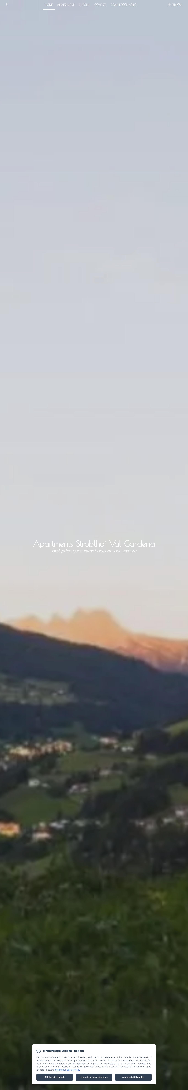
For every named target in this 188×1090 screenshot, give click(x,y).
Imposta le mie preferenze (94, 1077)
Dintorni (84, 4)
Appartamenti (66, 4)
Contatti (100, 4)
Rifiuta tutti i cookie (55, 1077)
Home (49, 4)
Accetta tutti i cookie (133, 1077)
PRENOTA (177, 4)
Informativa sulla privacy (67, 1069)
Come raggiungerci (124, 4)
